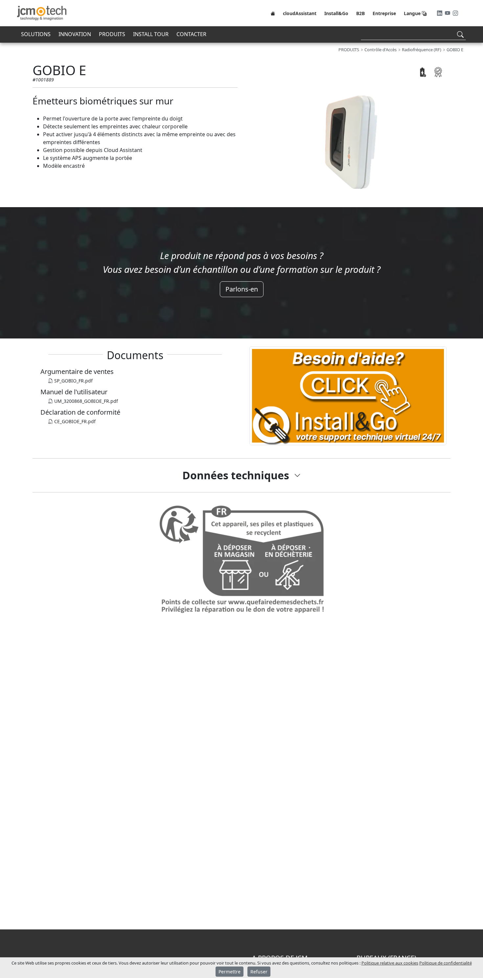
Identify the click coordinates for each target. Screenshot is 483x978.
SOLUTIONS (36, 34)
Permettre (229, 971)
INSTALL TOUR (151, 34)
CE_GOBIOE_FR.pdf (74, 421)
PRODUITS (112, 34)
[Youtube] (448, 13)
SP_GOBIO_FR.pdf (73, 381)
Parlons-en (241, 289)
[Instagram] (455, 13)
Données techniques (235, 475)
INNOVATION (74, 34)
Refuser (258, 971)
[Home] (272, 13)
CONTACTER (191, 34)
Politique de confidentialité (445, 963)
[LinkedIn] (440, 13)
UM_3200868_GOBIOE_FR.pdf (85, 401)
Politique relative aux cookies (389, 963)
